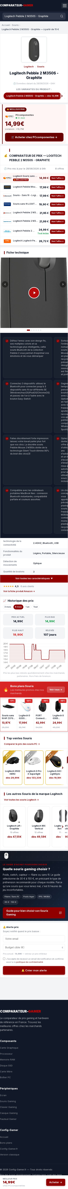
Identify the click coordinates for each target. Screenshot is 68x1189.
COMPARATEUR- (16, 5)
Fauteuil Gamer (8, 1119)
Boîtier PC (5, 1077)
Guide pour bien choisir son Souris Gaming (27, 912)
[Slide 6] (40, 330)
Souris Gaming (8, 1101)
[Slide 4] (36, 330)
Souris (15, 25)
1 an (27, 607)
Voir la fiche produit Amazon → (19, 591)
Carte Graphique (9, 1047)
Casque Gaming (9, 1113)
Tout (35, 607)
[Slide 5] (38, 330)
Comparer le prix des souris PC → (22, 744)
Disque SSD (6, 1065)
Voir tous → (56, 689)
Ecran (3, 1095)
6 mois (18, 607)
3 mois (8, 607)
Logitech (29, 66)
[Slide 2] (31, 330)
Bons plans (6, 1142)
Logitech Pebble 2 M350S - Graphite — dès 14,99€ (32, 96)
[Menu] (64, 5)
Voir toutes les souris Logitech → (21, 799)
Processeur (6, 1053)
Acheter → (55, 1182)
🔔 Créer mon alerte (34, 970)
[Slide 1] (28, 330)
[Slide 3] (34, 330)
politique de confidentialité (29, 962)
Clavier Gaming (8, 1107)
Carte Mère (6, 1071)
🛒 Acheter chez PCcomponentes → (34, 137)
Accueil (6, 25)
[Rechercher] (62, 16)
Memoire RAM (7, 1059)
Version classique (9, 1154)
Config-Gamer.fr (9, 1148)
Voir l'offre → (57, 178)
